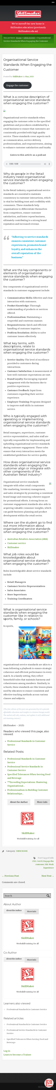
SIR (46, 864)
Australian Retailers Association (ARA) (27, 539)
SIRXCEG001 (29, 38)
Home (19, 38)
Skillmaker (13, 547)
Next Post (48, 876)
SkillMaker (18, 76)
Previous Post (10, 876)
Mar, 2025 (29, 76)
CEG (34, 861)
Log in (7, 1051)
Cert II (39, 861)
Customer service (16, 543)
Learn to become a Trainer (17, 1054)
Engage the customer (17, 85)
